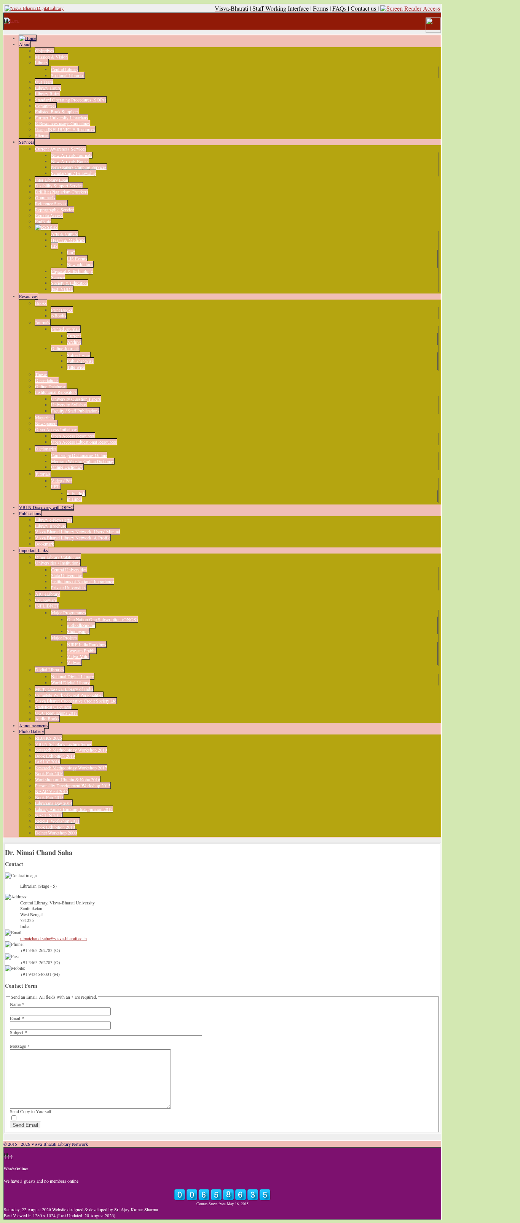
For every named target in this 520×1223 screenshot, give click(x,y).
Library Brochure (50, 526)
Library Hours (48, 88)
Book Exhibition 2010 (55, 827)
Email (17, 1018)
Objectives (44, 51)
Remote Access (49, 215)
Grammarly (45, 197)
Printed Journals (65, 329)
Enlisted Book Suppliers (57, 111)
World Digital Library (70, 682)
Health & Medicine (68, 240)
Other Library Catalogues (58, 557)
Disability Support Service (59, 185)
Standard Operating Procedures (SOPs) (70, 100)
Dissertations (47, 380)
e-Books (58, 315)
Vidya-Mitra (78, 656)
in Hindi (74, 499)
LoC (71, 252)
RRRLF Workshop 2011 (57, 821)
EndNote (43, 221)
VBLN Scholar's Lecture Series (63, 744)
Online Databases (51, 386)
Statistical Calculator (53, 707)
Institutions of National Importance (82, 581)
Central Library (64, 69)
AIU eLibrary (47, 594)
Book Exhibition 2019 (55, 756)
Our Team (44, 82)
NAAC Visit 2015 (51, 791)
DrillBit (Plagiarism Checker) (61, 192)
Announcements (33, 725)
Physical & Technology (72, 271)
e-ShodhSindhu (81, 625)
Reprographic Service (54, 209)
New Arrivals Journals (71, 155)
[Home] (28, 38)
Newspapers (46, 423)
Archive (74, 342)
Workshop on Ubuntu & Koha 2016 (67, 779)
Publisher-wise (80, 361)
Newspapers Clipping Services (79, 167)
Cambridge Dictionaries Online (79, 455)
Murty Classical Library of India (64, 689)
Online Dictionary (67, 467)
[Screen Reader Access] (410, 8)
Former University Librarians (61, 117)
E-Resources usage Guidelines (62, 123)
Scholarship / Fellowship (73, 173)
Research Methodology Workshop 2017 (71, 768)
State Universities (67, 575)
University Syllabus (69, 404)
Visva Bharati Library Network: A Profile (72, 538)
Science (58, 277)
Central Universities (69, 569)
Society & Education (69, 283)
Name (17, 1004)
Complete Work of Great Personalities (69, 695)
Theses (41, 374)
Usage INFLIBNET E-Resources (65, 129)
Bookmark (44, 544)
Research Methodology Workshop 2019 (71, 750)
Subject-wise (78, 355)
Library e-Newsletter (53, 520)
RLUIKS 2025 (48, 738)
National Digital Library (72, 676)
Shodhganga (78, 631)
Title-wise (76, 367)
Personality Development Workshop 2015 (72, 785)
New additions (80, 264)
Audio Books (47, 718)
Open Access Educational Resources (84, 442)
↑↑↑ (8, 1156)
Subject (18, 1032)
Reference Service (51, 203)
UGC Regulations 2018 (56, 713)
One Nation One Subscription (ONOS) (102, 619)
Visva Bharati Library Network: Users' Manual (77, 531)
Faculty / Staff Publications (75, 411)
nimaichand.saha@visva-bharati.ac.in (53, 938)
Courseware (46, 600)
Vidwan (74, 662)
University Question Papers (76, 399)
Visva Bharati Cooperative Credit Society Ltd (75, 701)
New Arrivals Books (70, 161)
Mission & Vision (51, 57)
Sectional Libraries (68, 75)
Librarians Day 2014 (53, 803)
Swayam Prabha (81, 650)
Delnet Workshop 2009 (56, 833)
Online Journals (65, 348)
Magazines (44, 417)
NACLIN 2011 (48, 815)
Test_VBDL (62, 289)
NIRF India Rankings (86, 644)
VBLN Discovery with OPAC (46, 507)
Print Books (62, 310)
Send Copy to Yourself (30, 1111)
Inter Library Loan (51, 180)
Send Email (25, 1125)
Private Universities (68, 587)
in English (76, 493)
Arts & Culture (64, 234)
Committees (45, 106)
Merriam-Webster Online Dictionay (82, 461)
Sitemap (42, 135)
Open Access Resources (73, 436)
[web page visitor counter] (222, 1199)
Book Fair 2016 (49, 773)
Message (20, 1046)
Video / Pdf (61, 480)
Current (74, 336)
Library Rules (47, 93)
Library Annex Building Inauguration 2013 (74, 809)
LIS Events (77, 258)
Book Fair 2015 (49, 797)
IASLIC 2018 (47, 761)
